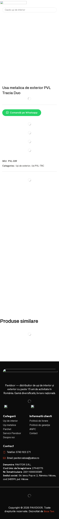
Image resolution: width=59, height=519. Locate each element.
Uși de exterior (23, 165)
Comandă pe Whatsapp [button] (24, 112)
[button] (54, 4)
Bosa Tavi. (49, 511)
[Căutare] (54, 10)
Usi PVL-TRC (38, 165)
